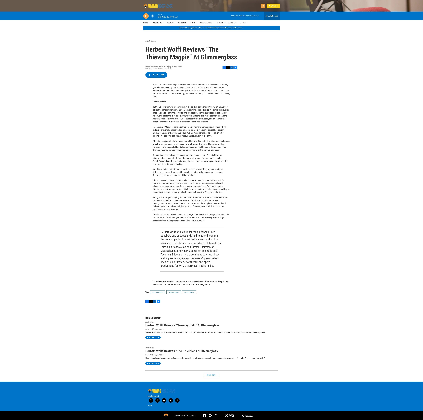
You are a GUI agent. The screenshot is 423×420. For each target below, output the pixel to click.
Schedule (182, 23)
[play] (146, 16)
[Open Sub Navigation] (149, 23)
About (243, 23)
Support (232, 23)
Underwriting (206, 23)
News (145, 23)
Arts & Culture (150, 41)
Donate (274, 6)
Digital (220, 23)
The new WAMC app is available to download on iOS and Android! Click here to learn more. (211, 28)
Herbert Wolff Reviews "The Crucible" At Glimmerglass (181, 351)
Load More (211, 375)
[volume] (152, 16)
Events (191, 23)
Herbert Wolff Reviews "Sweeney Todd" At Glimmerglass (182, 325)
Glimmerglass (173, 292)
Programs (157, 23)
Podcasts (171, 23)
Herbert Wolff (189, 292)
